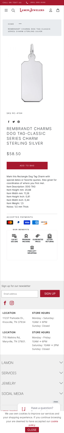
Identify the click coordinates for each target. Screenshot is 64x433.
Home (11, 24)
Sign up (49, 293)
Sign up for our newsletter (16, 285)
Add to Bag (27, 165)
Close (32, 429)
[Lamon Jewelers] (32, 10)
